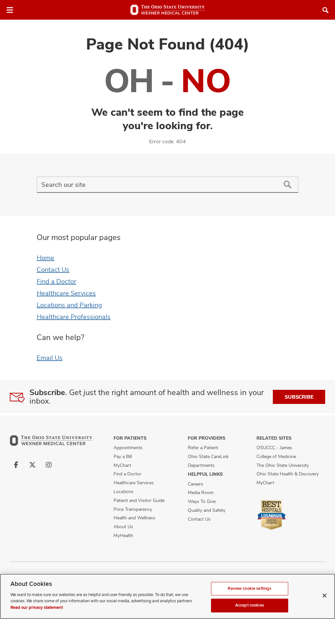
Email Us (49, 357)
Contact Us (53, 269)
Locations (123, 491)
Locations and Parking (69, 305)
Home (45, 257)
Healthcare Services (66, 293)
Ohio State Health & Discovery (287, 474)
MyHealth (123, 535)
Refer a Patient (203, 447)
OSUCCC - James (274, 447)
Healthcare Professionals (74, 316)
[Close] (324, 595)
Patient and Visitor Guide (139, 500)
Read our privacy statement (36, 607)
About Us (123, 526)
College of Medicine (276, 456)
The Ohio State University (282, 465)
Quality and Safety (206, 510)
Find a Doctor (56, 281)
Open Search (325, 10)
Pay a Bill (123, 456)
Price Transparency (133, 509)
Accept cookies (249, 605)
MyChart (122, 465)
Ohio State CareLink (208, 456)
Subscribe (299, 396)
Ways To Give (202, 501)
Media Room (201, 492)
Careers (195, 484)
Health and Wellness (134, 518)
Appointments (128, 447)
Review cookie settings (249, 588)
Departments (201, 465)
